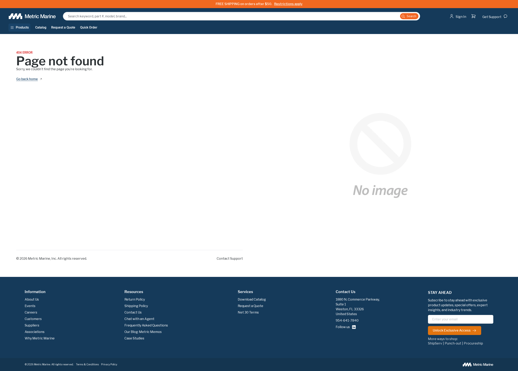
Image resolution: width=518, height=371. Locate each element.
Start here (469, 24)
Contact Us (345, 292)
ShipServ (435, 343)
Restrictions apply (288, 4)
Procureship (473, 343)
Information (35, 292)
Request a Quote (63, 27)
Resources (133, 292)
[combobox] (241, 16)
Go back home (27, 79)
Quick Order (88, 27)
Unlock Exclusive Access (452, 330)
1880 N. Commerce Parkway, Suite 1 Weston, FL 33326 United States (358, 307)
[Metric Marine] (32, 16)
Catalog (40, 27)
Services (245, 292)
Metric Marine (39, 258)
